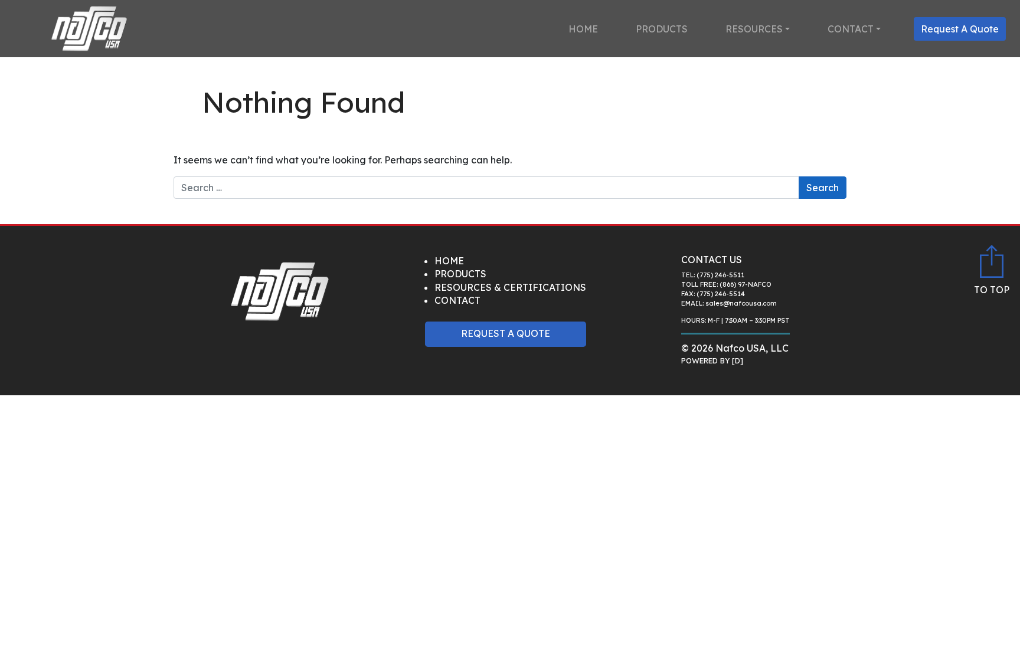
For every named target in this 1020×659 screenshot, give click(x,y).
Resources (754, 29)
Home (583, 29)
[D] (737, 360)
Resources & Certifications (510, 287)
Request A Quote (960, 29)
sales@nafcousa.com (741, 303)
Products (662, 29)
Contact (851, 29)
